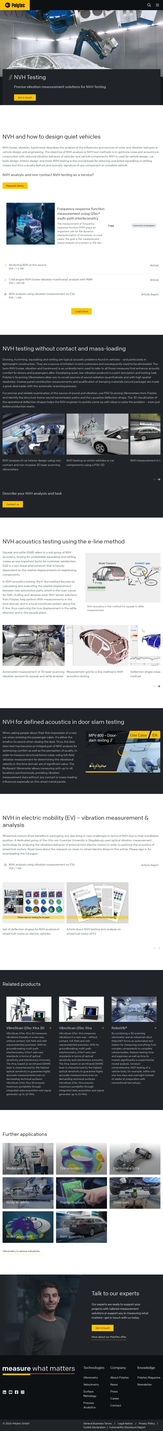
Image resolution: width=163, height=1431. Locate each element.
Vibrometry (90, 1377)
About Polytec (119, 1377)
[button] (122, 751)
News (114, 1384)
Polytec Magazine (148, 1377)
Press (114, 1391)
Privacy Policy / (148, 1423)
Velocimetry (91, 1384)
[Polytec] (15, 5)
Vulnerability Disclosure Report (127, 1427)
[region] (122, 752)
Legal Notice (126, 1423)
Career (114, 1398)
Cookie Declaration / (96, 1427)
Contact (115, 1405)
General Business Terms (98, 1423)
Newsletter (144, 1384)
